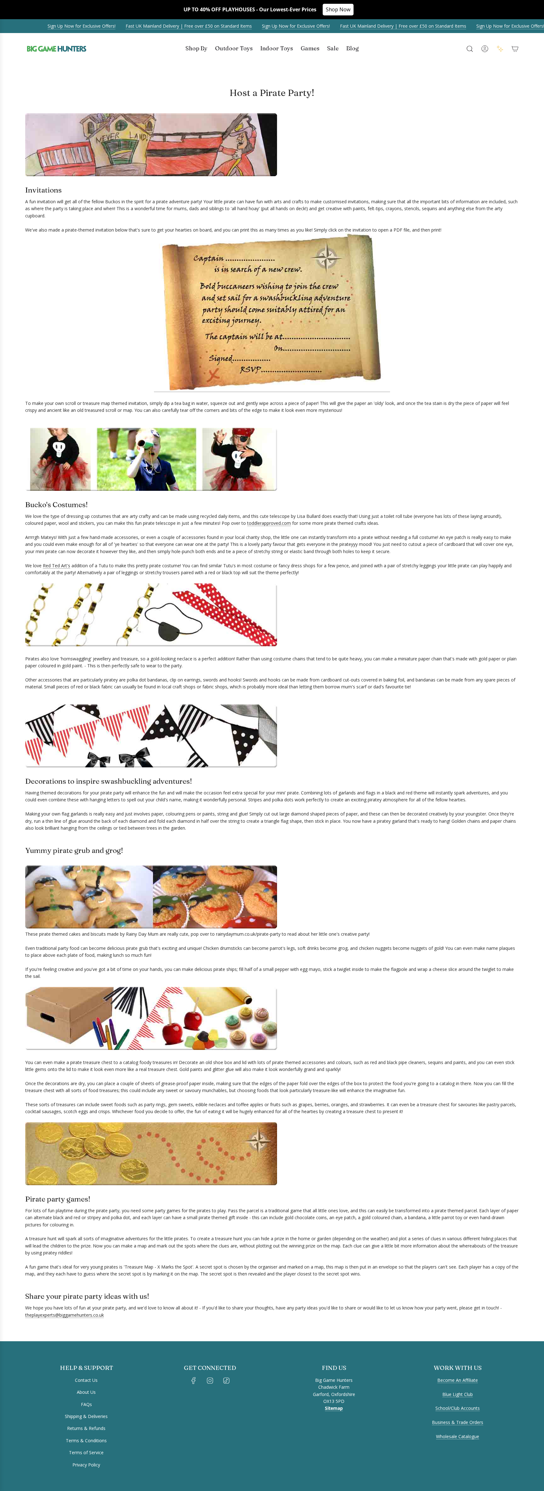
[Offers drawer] (499, 48)
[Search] (469, 48)
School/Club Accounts (457, 1408)
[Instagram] (210, 1380)
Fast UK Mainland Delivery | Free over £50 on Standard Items (170, 26)
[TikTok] (226, 1380)
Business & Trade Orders (457, 1422)
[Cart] (515, 48)
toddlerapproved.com (269, 523)
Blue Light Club (457, 1394)
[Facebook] (193, 1380)
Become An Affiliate (457, 1380)
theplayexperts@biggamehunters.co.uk (64, 1315)
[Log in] (484, 48)
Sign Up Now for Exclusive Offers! (63, 26)
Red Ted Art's (56, 566)
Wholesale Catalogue (457, 1436)
